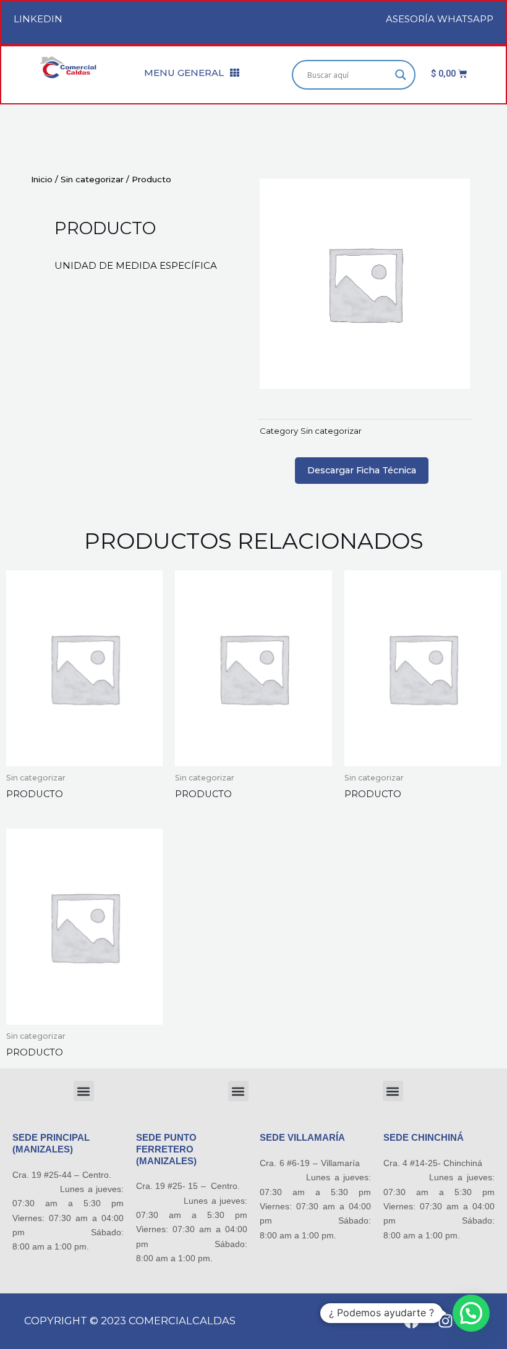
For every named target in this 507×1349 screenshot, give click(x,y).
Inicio (42, 179)
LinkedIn (38, 19)
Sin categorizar (92, 179)
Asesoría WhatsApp (439, 19)
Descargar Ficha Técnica (361, 470)
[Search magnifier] (400, 74)
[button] (84, 1091)
